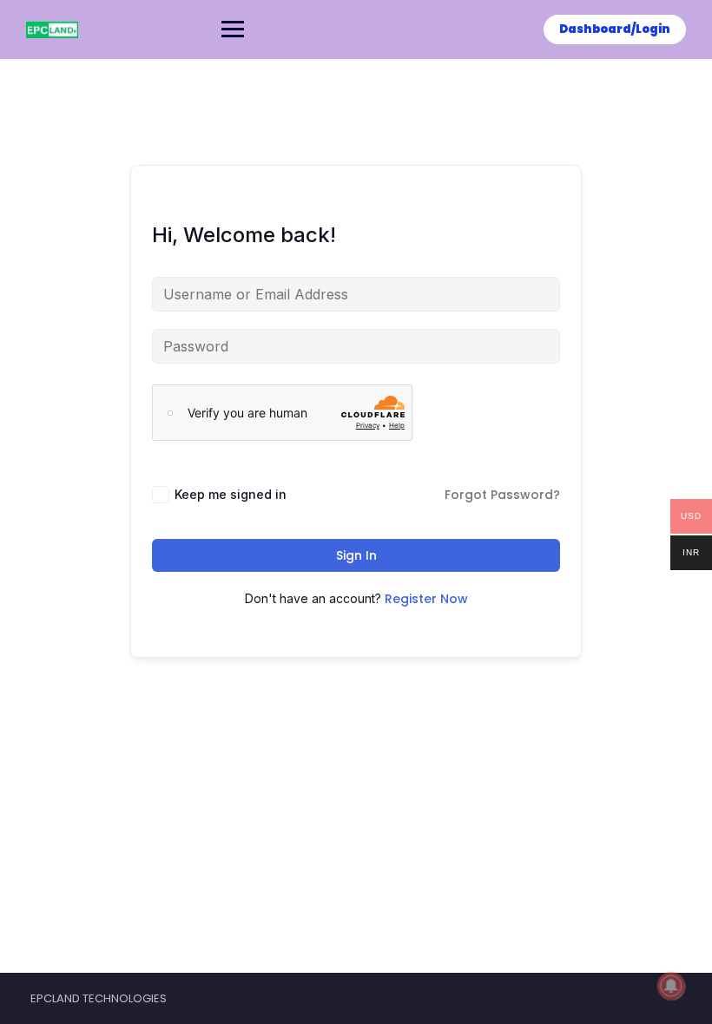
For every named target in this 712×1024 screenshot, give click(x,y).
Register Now (426, 598)
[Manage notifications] (671, 986)
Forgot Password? (502, 494)
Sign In (356, 555)
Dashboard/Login (614, 29)
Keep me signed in (231, 494)
